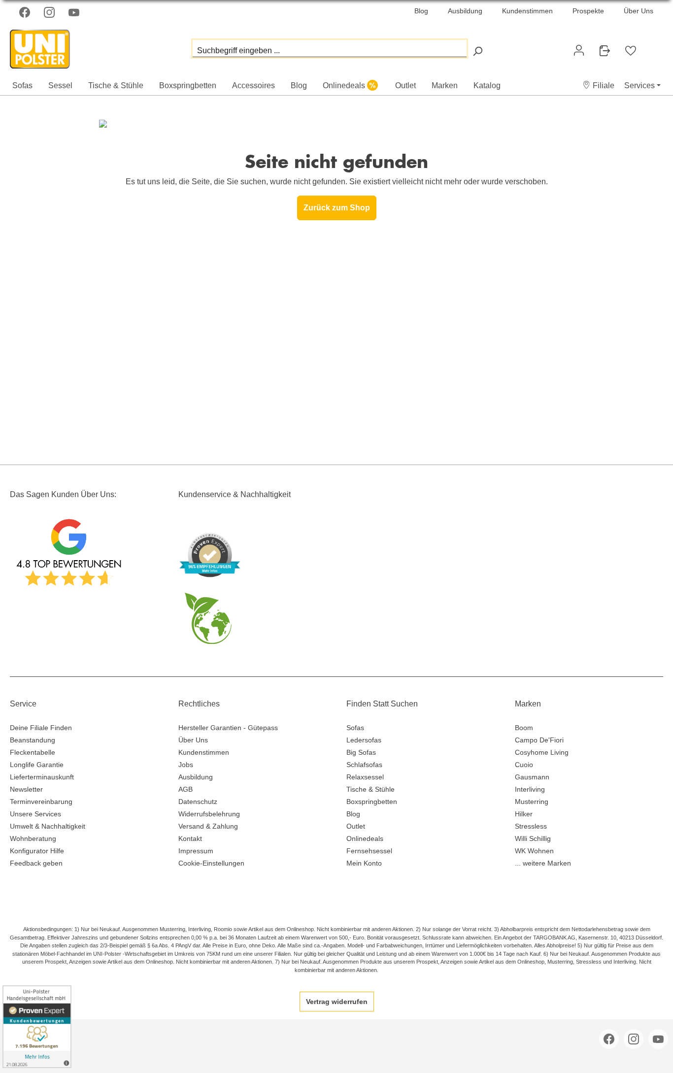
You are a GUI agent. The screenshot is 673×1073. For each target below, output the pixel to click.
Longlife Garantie (37, 765)
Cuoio (524, 765)
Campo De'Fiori (539, 740)
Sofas (355, 728)
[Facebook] (25, 12)
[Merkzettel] (630, 51)
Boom (524, 728)
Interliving (530, 789)
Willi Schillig (533, 838)
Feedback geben (36, 863)
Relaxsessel (365, 777)
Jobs (185, 765)
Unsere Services (35, 814)
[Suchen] (477, 51)
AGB (185, 789)
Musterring (531, 801)
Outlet (355, 826)
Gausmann (532, 777)
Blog (421, 11)
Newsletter (26, 789)
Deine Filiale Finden (41, 728)
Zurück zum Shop (336, 207)
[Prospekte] (604, 51)
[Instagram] (50, 12)
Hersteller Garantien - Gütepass (228, 728)
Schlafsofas (364, 765)
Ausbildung (465, 11)
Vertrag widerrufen (337, 1002)
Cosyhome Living (542, 752)
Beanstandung (32, 740)
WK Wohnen (534, 851)
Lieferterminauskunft (42, 777)
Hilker (524, 814)
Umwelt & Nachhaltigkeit (47, 826)
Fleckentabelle (32, 752)
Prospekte (588, 11)
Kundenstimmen (527, 11)
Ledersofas (363, 740)
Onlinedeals (364, 838)
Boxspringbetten (371, 801)
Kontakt (190, 838)
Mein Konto (364, 863)
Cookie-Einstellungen (211, 863)
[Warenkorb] (651, 46)
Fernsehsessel (369, 851)
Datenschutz (197, 801)
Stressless (531, 826)
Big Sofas (361, 752)
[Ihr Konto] (579, 50)
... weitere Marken (543, 863)
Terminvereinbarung (41, 801)
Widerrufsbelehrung (209, 814)
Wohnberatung (33, 838)
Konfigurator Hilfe (37, 851)
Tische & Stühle (370, 789)
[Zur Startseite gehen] (59, 46)
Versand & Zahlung (208, 826)
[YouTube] (75, 12)
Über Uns (638, 11)
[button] (598, 85)
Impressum (195, 851)
